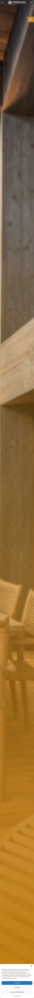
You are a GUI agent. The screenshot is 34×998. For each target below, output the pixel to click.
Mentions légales (17, 996)
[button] (31, 966)
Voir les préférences (17, 992)
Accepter (17, 983)
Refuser (17, 987)
